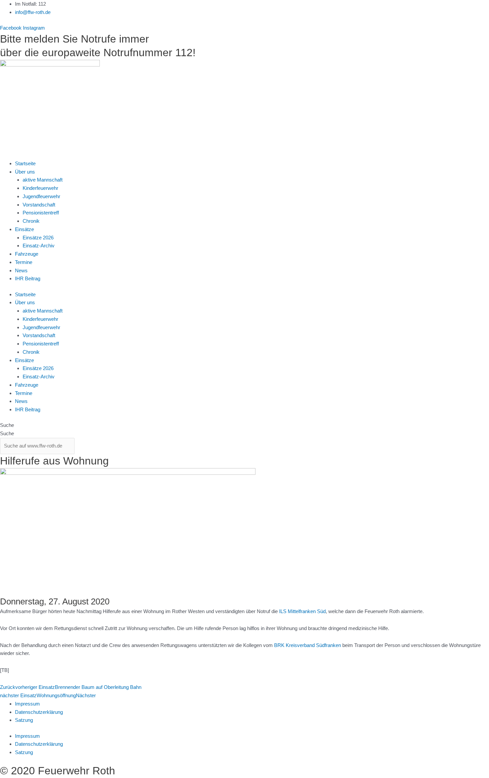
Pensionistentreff (41, 212)
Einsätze (24, 229)
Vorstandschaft (39, 204)
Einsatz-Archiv (39, 245)
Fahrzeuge (26, 254)
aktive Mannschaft (43, 180)
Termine (23, 262)
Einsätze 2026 (38, 237)
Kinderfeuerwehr (40, 188)
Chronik (31, 221)
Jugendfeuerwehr (41, 196)
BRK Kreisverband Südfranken (307, 645)
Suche (7, 425)
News (21, 270)
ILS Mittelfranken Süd (302, 611)
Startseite (25, 163)
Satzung (24, 720)
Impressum (27, 704)
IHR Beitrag (27, 278)
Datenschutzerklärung (39, 712)
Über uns (25, 172)
